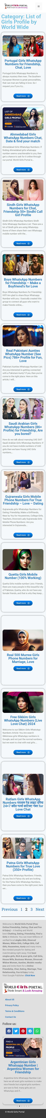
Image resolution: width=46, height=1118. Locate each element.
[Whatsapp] (37, 1031)
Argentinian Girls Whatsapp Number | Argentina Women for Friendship (23, 1067)
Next (40, 909)
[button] (4, 1069)
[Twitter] (16, 1031)
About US (9, 999)
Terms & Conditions (14, 1011)
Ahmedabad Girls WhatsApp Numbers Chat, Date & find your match (23, 137)
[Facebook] (9, 1031)
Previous (10, 909)
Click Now (30, 975)
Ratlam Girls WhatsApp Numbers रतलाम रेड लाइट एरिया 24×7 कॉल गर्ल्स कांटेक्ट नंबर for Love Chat (23, 804)
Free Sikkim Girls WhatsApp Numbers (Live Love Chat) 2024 (23, 720)
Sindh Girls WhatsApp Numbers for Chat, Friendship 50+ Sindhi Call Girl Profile (23, 210)
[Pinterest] (23, 1031)
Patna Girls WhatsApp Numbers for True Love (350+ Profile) (23, 866)
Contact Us (10, 1017)
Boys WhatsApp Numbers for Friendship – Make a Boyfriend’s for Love (23, 283)
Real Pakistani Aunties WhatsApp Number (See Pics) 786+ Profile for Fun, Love (23, 356)
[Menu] (38, 6)
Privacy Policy (12, 1005)
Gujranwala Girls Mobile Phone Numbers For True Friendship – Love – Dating (23, 500)
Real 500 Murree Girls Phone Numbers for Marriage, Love (23, 658)
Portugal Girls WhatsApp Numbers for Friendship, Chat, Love (23, 64)
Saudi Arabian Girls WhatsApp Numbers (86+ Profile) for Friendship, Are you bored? (23, 429)
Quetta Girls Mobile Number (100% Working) (23, 576)
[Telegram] (30, 1031)
